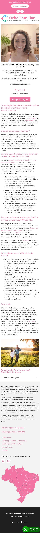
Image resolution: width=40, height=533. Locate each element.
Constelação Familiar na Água (12, 444)
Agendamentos (7, 447)
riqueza (17, 232)
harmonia (31, 321)
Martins (26, 240)
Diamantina (34, 228)
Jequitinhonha (29, 121)
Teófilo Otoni (17, 230)
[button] (36, 378)
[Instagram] (22, 11)
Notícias (5, 450)
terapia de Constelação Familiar (19, 160)
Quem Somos (6, 437)
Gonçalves (32, 118)
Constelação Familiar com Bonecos (14, 441)
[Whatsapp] (18, 11)
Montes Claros (6, 230)
